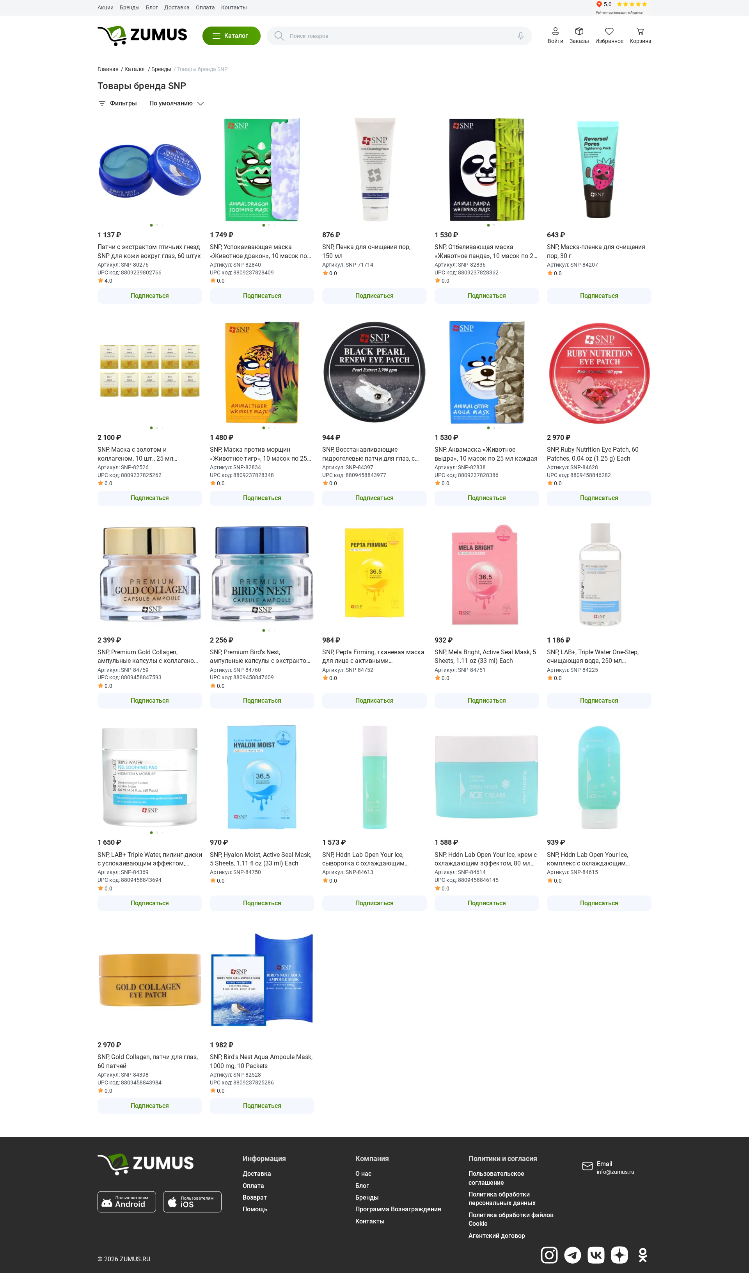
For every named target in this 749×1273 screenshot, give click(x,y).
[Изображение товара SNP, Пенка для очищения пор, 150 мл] (374, 170)
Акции (106, 7)
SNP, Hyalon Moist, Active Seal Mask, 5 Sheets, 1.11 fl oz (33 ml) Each (260, 859)
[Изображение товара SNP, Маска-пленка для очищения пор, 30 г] (599, 170)
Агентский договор (497, 1235)
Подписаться (150, 295)
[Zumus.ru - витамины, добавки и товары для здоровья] (142, 36)
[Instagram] (549, 1255)
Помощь (255, 1209)
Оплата (205, 7)
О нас (363, 1173)
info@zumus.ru (615, 1172)
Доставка (177, 7)
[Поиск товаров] (279, 36)
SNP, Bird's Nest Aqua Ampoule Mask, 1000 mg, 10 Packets (261, 1061)
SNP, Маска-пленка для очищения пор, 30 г (596, 251)
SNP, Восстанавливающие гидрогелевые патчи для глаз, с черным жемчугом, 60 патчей (368, 454)
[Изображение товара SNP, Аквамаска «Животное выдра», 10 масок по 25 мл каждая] (487, 372)
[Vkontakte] (596, 1255)
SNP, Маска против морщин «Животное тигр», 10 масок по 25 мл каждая (258, 454)
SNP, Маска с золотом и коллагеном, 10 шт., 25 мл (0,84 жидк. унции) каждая (136, 454)
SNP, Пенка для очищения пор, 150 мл (366, 251)
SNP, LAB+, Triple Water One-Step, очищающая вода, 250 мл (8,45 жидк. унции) (593, 657)
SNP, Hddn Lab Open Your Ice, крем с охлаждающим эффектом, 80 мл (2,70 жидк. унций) (486, 859)
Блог (152, 7)
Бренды (130, 7)
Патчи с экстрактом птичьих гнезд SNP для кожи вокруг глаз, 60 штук (149, 251)
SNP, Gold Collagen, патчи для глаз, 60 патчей (148, 1061)
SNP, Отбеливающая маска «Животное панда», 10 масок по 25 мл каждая (486, 251)
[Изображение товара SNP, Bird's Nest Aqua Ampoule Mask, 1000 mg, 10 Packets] (262, 980)
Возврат (255, 1197)
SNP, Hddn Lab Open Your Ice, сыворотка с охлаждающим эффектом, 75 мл (363, 859)
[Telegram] (572, 1255)
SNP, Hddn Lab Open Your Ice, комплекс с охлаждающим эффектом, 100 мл (587, 859)
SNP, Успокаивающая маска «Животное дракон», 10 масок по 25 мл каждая (258, 251)
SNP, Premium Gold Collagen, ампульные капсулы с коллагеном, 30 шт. (149, 657)
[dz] (619, 1255)
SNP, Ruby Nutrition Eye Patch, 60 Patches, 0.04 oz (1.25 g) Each (593, 454)
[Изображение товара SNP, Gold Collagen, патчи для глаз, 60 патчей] (150, 980)
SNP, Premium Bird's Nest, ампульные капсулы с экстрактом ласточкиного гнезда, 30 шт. (260, 657)
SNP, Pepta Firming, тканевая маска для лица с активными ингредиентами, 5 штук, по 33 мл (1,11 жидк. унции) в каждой (373, 657)
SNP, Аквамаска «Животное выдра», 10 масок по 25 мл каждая (486, 454)
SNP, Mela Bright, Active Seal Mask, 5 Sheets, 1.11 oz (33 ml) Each (485, 656)
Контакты (234, 7)
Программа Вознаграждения (398, 1209)
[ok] (642, 1255)
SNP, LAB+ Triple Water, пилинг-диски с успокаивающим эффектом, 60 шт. (150, 859)
